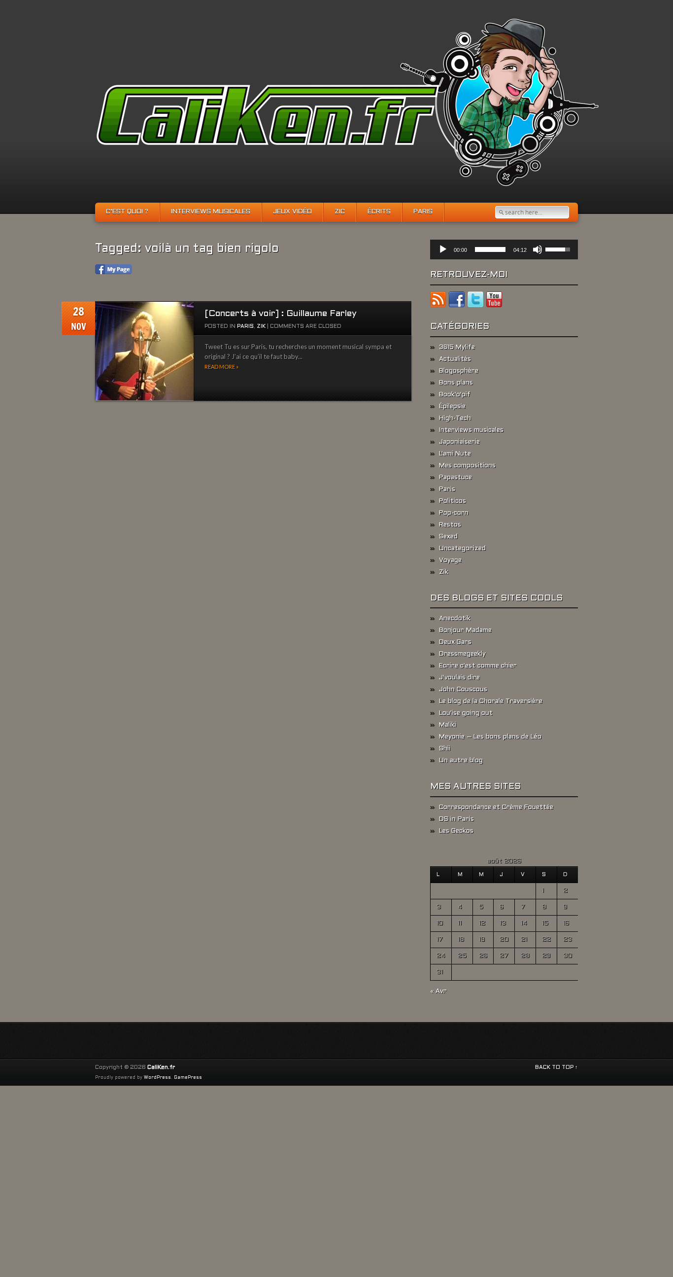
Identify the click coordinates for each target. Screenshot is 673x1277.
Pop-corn (454, 513)
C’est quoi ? (127, 212)
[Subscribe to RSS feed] (438, 301)
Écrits (379, 212)
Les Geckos (456, 831)
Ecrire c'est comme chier (478, 666)
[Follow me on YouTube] (494, 301)
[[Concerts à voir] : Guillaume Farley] (144, 351)
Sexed (448, 537)
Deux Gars (455, 642)
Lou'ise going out (466, 713)
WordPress (157, 1078)
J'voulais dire (459, 678)
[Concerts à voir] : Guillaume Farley (280, 314)
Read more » (221, 366)
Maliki (447, 725)
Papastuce (455, 478)
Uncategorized (462, 549)
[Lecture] (443, 249)
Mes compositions (467, 466)
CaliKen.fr (161, 1067)
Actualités (455, 359)
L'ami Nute (455, 454)
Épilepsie (452, 407)
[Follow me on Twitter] (475, 301)
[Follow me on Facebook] (457, 301)
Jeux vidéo (292, 212)
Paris (423, 212)
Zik (261, 326)
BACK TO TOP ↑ (556, 1067)
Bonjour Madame (465, 631)
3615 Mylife (457, 348)
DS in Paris (456, 819)
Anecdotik (455, 619)
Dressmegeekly (462, 654)
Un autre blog (461, 761)
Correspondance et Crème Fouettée (496, 808)
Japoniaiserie (459, 442)
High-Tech (455, 419)
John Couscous (463, 690)
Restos (450, 525)
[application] (504, 249)
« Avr (438, 991)
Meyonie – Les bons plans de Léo (490, 737)
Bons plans (456, 383)
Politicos (452, 501)
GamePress (188, 1078)
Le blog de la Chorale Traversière (490, 702)
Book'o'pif (455, 395)
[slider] (490, 249)
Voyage (450, 561)
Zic (340, 212)
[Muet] (537, 249)
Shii (444, 749)
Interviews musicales (210, 212)
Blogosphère (458, 371)
